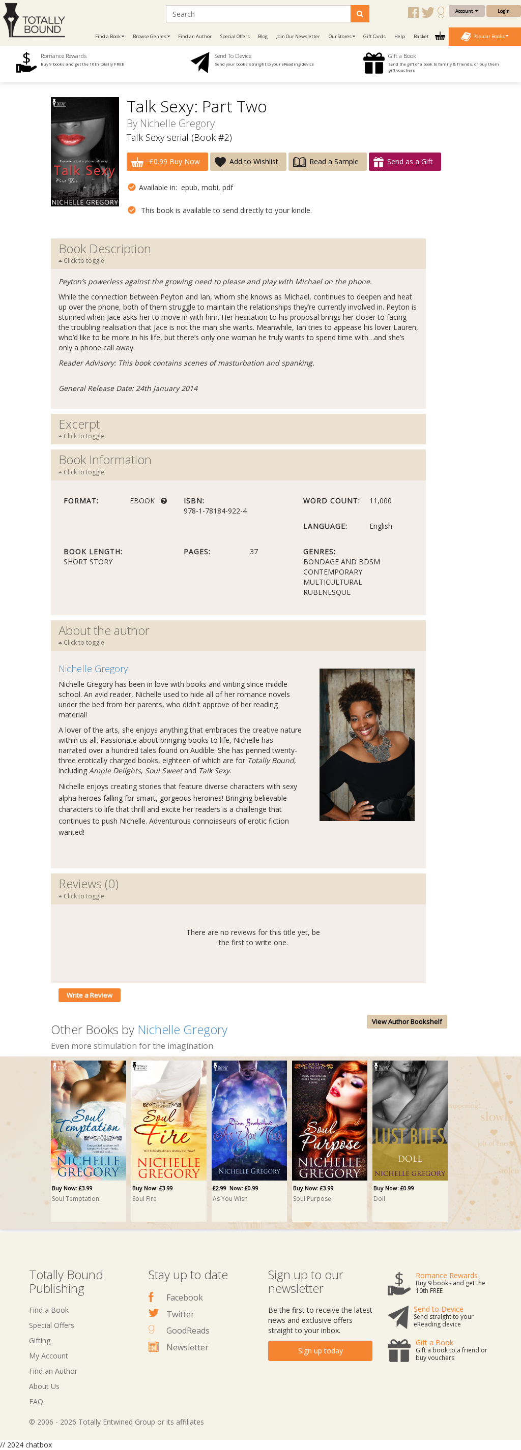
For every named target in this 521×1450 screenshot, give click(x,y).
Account (465, 11)
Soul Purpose (312, 1198)
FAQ (36, 1401)
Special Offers (235, 36)
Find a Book (49, 1310)
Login (504, 11)
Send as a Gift (410, 161)
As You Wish (230, 1198)
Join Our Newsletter (298, 36)
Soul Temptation (75, 1198)
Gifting (39, 1340)
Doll (379, 1198)
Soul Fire (144, 1198)
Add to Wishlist (253, 161)
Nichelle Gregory (177, 123)
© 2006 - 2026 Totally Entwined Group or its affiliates (116, 1422)
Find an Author (195, 36)
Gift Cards (374, 36)
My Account (48, 1356)
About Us (44, 1386)
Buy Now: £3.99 (72, 1188)
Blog (263, 36)
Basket (422, 36)
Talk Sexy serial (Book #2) (179, 137)
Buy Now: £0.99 (393, 1188)
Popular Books (488, 36)
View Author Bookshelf (407, 1021)
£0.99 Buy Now (173, 161)
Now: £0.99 (235, 1188)
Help (399, 36)
